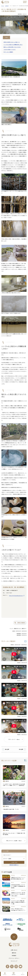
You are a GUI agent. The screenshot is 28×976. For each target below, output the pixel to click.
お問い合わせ (14, 950)
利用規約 (14, 955)
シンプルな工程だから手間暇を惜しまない (13, 44)
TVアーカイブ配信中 (8, 52)
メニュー (22, 974)
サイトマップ (14, 961)
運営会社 (14, 953)
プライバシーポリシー (14, 958)
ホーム (5, 974)
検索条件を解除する (14, 865)
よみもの (13, 974)
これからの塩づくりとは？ (10, 49)
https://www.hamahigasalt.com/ (16, 595)
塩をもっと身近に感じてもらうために (12, 47)
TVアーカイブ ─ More (14, 739)
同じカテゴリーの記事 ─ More (14, 840)
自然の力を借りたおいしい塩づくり (12, 42)
